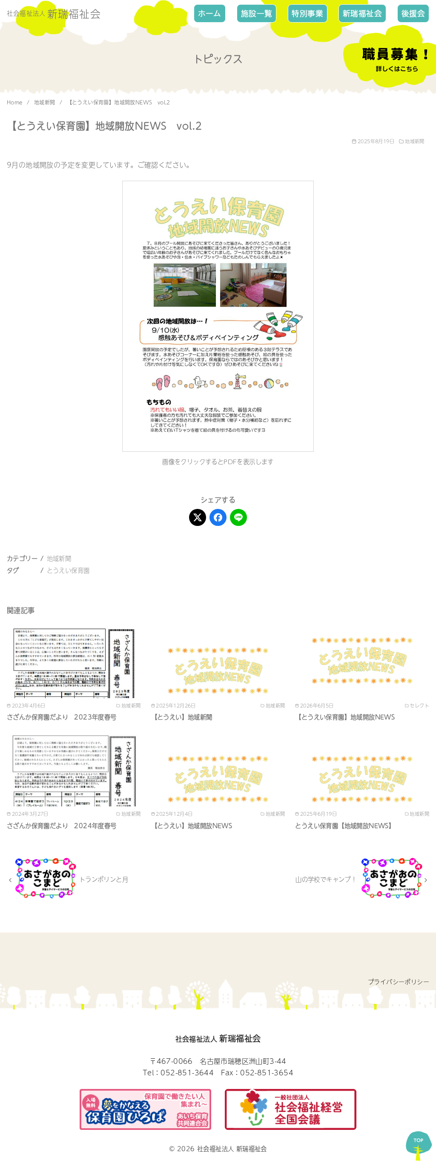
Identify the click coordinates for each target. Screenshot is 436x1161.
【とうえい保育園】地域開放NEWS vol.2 (118, 102)
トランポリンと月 (103, 879)
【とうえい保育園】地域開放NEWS (345, 717)
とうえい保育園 (68, 570)
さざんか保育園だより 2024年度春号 (62, 825)
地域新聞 (45, 102)
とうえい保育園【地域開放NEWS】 (345, 825)
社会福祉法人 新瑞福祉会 (232, 1148)
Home (15, 102)
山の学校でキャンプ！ (326, 879)
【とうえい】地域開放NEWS (191, 825)
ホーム (209, 13)
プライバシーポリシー (398, 981)
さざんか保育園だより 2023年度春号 (62, 717)
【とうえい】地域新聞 (181, 717)
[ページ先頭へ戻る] (419, 1144)
